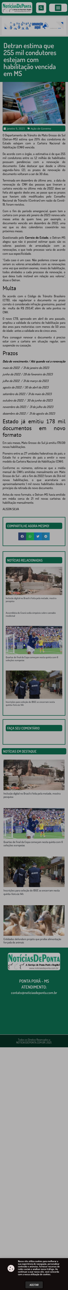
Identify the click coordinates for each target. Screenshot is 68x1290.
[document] (34, 645)
